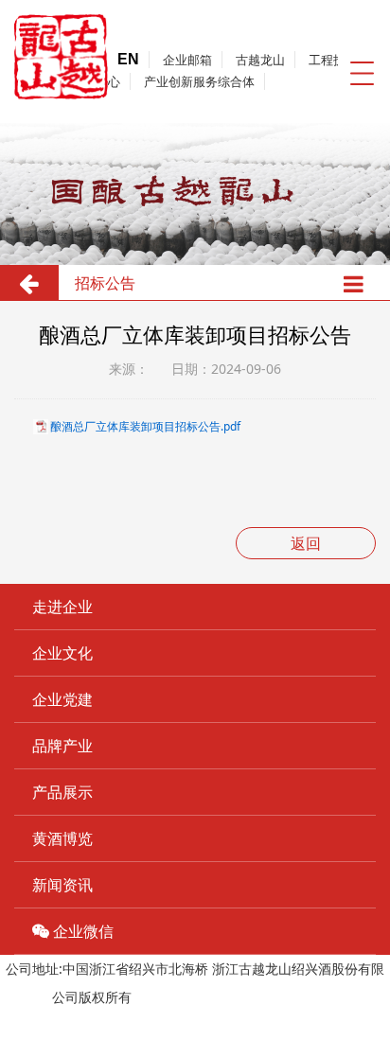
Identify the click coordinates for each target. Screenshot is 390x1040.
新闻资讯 (62, 884)
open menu (361, 73)
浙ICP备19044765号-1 (202, 997)
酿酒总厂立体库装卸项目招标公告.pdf (145, 426)
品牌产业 (62, 745)
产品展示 (62, 792)
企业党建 (62, 699)
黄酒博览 (62, 838)
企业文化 (62, 653)
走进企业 (62, 606)
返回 (306, 543)
